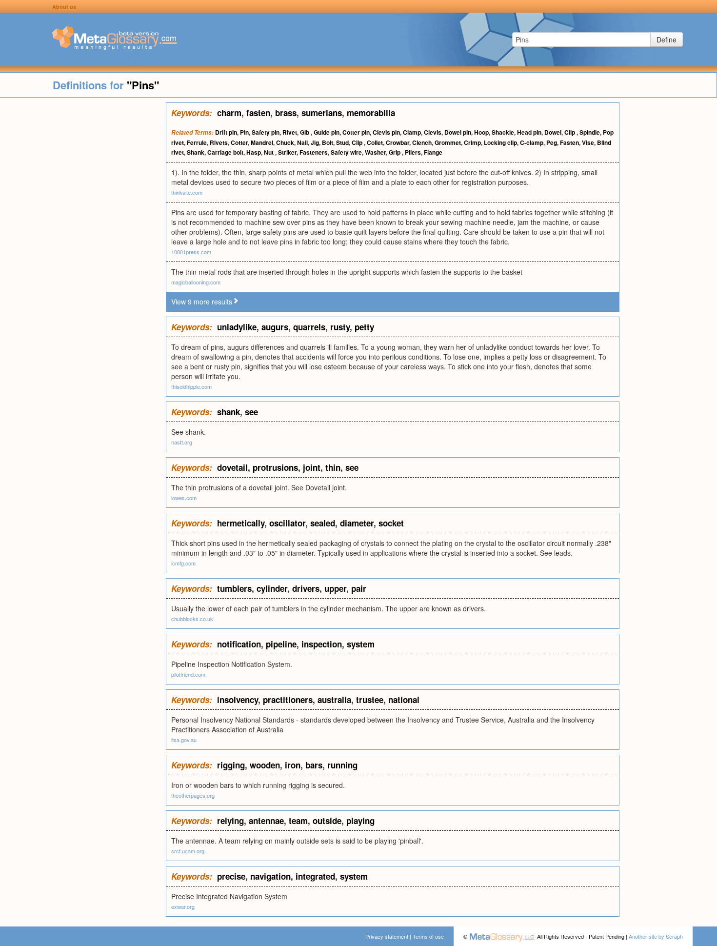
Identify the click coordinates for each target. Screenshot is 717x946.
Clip (570, 132)
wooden (265, 765)
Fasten (569, 142)
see (251, 412)
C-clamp (531, 142)
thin (332, 467)
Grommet (448, 142)
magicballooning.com (195, 282)
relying (230, 820)
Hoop (481, 132)
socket (391, 523)
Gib (305, 132)
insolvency (237, 699)
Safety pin (265, 132)
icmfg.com (183, 563)
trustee (369, 699)
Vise (588, 142)
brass (286, 113)
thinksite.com (186, 192)
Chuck (285, 142)
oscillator (287, 523)
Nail (302, 142)
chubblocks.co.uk (192, 619)
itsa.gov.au (184, 740)
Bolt (327, 142)
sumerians (321, 113)
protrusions (275, 467)
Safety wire (346, 152)
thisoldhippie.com (191, 386)
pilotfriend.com (188, 674)
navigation (270, 876)
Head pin (529, 132)
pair (358, 588)
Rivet (289, 132)
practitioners (288, 699)
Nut (269, 152)
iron (292, 765)
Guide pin (326, 132)
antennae (266, 820)
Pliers (413, 152)
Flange (433, 152)
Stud (342, 142)
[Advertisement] (83, 248)
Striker (287, 152)
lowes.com (184, 498)
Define (667, 39)
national (403, 699)
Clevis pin (386, 132)
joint (311, 467)
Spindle (589, 132)
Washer (375, 152)
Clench (422, 142)
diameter (357, 523)
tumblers (234, 588)
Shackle (503, 132)
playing (360, 820)
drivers (305, 588)
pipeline (281, 644)
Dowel (552, 132)
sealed (322, 523)
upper (335, 588)
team (298, 820)
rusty (340, 327)
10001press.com (191, 252)
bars (313, 765)
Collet (375, 142)
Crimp (472, 142)
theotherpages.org (193, 795)
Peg (551, 142)
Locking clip (500, 142)
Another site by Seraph (656, 936)
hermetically (240, 523)
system (361, 644)
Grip (395, 152)
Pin (244, 132)
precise (231, 876)
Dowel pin (457, 132)
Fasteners (313, 152)
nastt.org (181, 442)
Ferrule (197, 142)
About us (64, 6)
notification (239, 644)
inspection (321, 644)
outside (327, 820)
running (342, 765)
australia (334, 699)
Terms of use (428, 936)
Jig (315, 142)
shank (228, 412)
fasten (258, 113)
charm (229, 113)
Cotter (239, 142)
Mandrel (262, 142)
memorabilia (371, 113)
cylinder (272, 588)
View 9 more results (201, 301)
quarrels (309, 327)
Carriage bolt (225, 152)
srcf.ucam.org (187, 851)
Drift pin (226, 132)
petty (364, 327)
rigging (231, 765)
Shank (195, 152)
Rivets (219, 142)
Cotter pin (356, 132)
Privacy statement (386, 936)
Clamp (412, 132)
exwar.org (183, 906)
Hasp (253, 152)
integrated (315, 876)
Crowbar (397, 142)
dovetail (232, 467)
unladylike (237, 327)
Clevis (432, 132)
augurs (274, 327)
